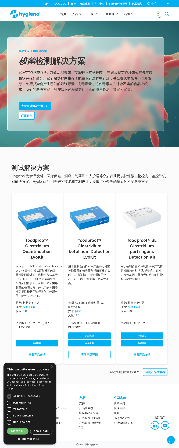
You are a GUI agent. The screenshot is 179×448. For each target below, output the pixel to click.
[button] (167, 14)
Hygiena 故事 (122, 418)
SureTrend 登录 (118, 3)
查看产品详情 (37, 354)
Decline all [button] (41, 431)
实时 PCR (29, 307)
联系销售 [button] (26, 115)
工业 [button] (90, 14)
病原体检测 (40, 51)
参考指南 (37, 343)
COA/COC (60, 3)
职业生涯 (85, 3)
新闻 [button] (127, 14)
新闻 (116, 413)
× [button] (52, 366)
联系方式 (137, 3)
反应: (19, 311)
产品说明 (89, 335)
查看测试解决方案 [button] (32, 106)
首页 (63, 14)
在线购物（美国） (90, 418)
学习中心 (99, 3)
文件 (47, 3)
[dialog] (29, 403)
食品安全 (24, 51)
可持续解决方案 (123, 423)
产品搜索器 (86, 408)
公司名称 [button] (108, 14)
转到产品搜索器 (155, 372)
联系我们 (119, 403)
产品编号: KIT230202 (134, 323)
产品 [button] (75, 14)
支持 (73, 3)
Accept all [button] (17, 431)
